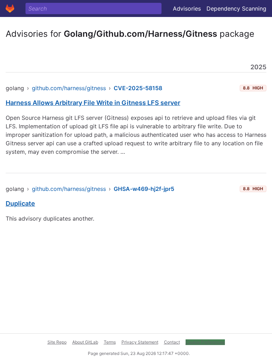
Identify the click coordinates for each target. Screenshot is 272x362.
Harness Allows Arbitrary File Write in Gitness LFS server (93, 102)
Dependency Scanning (236, 8)
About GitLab (85, 342)
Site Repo (57, 342)
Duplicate (20, 203)
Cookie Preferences (205, 342)
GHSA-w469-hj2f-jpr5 (144, 188)
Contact (172, 342)
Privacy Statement (139, 342)
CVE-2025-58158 (138, 88)
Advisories (187, 8)
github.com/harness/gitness (69, 88)
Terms (110, 342)
